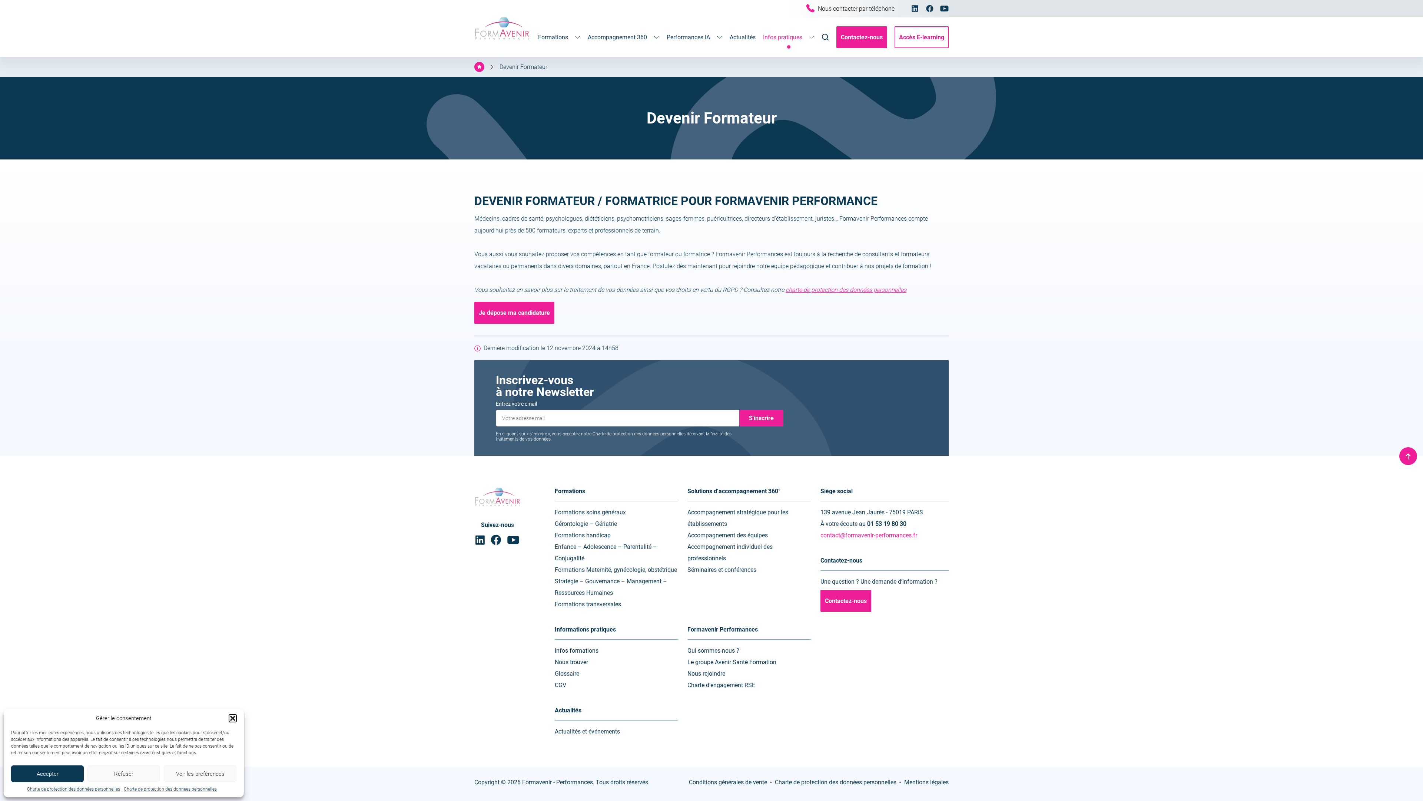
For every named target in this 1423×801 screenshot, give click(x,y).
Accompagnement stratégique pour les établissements (737, 518)
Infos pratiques (782, 37)
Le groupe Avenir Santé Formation (731, 662)
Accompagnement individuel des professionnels (730, 552)
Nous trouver (571, 662)
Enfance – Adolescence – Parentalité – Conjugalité (606, 552)
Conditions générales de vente (728, 782)
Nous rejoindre (706, 673)
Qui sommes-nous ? (713, 650)
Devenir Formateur (523, 66)
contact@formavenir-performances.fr (868, 535)
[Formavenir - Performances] (502, 40)
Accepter (48, 774)
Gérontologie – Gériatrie (586, 523)
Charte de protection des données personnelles (73, 789)
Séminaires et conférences (721, 569)
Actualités (743, 37)
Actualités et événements (587, 731)
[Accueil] (479, 67)
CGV (560, 685)
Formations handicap (583, 535)
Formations (553, 37)
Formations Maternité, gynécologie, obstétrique (616, 569)
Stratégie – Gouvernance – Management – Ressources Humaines (611, 587)
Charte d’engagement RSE (721, 685)
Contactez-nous (862, 37)
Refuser (123, 774)
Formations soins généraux (590, 512)
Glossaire (567, 673)
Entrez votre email (516, 404)
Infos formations (576, 650)
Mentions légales (926, 782)
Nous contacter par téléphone (856, 9)
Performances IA (688, 37)
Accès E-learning (921, 37)
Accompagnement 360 (617, 37)
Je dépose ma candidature (514, 312)
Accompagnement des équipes (727, 535)
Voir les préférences (200, 774)
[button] (232, 718)
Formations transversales (588, 604)
